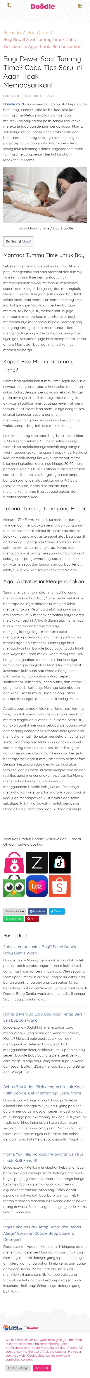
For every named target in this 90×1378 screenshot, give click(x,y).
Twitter (58, 911)
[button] (79, 6)
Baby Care (37, 32)
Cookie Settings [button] (18, 1368)
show (26, 241)
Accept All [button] (42, 1368)
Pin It (33, 918)
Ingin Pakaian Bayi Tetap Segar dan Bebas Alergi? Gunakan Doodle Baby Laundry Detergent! (42, 1233)
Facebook (39, 911)
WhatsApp (14, 918)
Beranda (12, 32)
